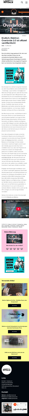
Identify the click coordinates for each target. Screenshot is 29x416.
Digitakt (23, 98)
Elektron (9, 226)
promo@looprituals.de (11, 396)
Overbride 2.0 (15, 226)
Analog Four (20, 224)
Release (20, 226)
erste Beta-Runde (6, 157)
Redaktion (4, 50)
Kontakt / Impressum (7, 381)
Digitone (9, 140)
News (9, 224)
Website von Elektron (12, 197)
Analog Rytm (13, 225)
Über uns (4, 387)
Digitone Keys (4, 226)
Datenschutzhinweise (7, 382)
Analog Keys (7, 225)
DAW (21, 90)
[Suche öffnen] (22, 2)
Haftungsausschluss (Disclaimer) (10, 386)
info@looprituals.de (12, 398)
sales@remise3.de (11, 395)
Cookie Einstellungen (7, 384)
